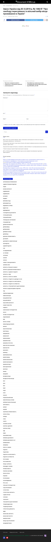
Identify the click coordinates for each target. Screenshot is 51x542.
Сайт (27, 118)
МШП (4, 388)
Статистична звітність (9, 492)
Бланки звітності (7, 189)
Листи (4, 312)
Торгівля (5, 497)
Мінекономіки (6, 338)
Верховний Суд (7, 203)
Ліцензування (6, 317)
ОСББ (4, 418)
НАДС (4, 390)
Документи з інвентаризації (10, 241)
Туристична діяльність (9, 508)
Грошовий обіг (7, 222)
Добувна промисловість (9, 236)
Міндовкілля (6, 333)
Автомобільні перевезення (10, 181)
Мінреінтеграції (7, 364)
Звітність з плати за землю (10, 276)
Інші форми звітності (8, 302)
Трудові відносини (7, 504)
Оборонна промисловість (9, 411)
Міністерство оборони (8, 345)
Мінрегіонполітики (7, 359)
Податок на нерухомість (9, 454)
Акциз (4, 186)
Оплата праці (6, 414)
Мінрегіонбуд (6, 357)
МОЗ (4, 381)
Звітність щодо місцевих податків (11, 288)
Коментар (5, 97)
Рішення (5, 475)
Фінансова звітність (8, 513)
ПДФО (4, 433)
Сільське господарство (9, 485)
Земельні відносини (8, 293)
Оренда (5, 416)
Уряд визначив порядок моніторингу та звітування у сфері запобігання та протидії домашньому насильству (25, 146)
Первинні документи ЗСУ (9, 440)
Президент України (7, 466)
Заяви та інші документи (9, 262)
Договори (5, 238)
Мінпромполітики (7, 354)
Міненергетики (6, 340)
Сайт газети (5, 532)
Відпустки (5, 208)
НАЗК (4, 392)
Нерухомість (6, 404)
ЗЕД (4, 291)
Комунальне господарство (10, 309)
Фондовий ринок (7, 523)
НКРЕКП (5, 407)
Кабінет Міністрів (7, 305)
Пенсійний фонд (7, 435)
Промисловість (7, 468)
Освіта (4, 421)
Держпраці (5, 234)
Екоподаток (6, 243)
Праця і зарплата (7, 464)
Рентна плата (6, 473)
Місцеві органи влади (8, 378)
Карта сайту (22, 532)
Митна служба (6, 321)
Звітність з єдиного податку (10, 272)
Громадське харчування (9, 219)
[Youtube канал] (7, 537)
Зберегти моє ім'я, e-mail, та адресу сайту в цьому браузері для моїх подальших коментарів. (24, 124)
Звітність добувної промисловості (12, 269)
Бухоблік (5, 196)
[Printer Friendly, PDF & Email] (25, 26)
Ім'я (4, 113)
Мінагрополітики (7, 328)
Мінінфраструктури (8, 343)
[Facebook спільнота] (4, 537)
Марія (4, 159)
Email (4, 118)
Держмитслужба (7, 231)
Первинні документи (8, 437)
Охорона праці (6, 428)
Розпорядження (7, 480)
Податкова (6, 452)
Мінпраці (5, 352)
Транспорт (5, 499)
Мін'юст (5, 326)
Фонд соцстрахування (8, 520)
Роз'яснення (6, 478)
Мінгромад (6, 331)
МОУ (4, 385)
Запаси (5, 260)
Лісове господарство (8, 314)
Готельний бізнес (7, 215)
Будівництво (6, 191)
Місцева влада (7, 376)
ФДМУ (4, 511)
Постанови (6, 459)
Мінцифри (5, 373)
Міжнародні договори (8, 324)
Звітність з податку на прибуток (11, 283)
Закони (16, 16)
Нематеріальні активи (8, 399)
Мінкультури (6, 347)
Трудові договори (7, 506)
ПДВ (4, 430)
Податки (5, 449)
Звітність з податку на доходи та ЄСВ (12, 279)
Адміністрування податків (9, 184)
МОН (4, 383)
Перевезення (6, 442)
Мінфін (4, 371)
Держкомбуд (6, 226)
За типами (5, 253)
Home (4, 5)
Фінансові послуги (8, 516)
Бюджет (5, 198)
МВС (4, 319)
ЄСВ (4, 248)
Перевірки (5, 445)
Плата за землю (7, 447)
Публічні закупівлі (7, 471)
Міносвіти (5, 350)
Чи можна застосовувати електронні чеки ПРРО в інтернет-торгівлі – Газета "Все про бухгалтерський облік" (25, 172)
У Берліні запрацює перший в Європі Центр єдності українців (15, 148)
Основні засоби (7, 423)
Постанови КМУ (7, 461)
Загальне (5, 255)
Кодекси (5, 307)
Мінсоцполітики (7, 366)
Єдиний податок (7, 245)
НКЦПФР (5, 409)
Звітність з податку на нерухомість (12, 281)
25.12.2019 (5, 16)
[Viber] (45, 535)
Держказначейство (8, 224)
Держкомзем (6, 229)
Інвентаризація (7, 295)
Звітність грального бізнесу (10, 267)
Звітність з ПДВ (7, 274)
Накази (5, 395)
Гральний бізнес (7, 217)
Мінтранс (5, 369)
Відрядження (6, 210)
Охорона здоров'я (7, 426)
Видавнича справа (8, 205)
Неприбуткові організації (9, 402)
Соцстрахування (7, 487)
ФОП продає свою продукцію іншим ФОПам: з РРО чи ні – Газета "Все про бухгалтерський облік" (23, 163)
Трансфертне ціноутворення (10, 501)
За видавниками (9, 5)
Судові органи (6, 494)
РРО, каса (5, 482)
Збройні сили (6, 264)
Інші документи (7, 300)
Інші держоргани (7, 298)
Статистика (6, 490)
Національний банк (8, 397)
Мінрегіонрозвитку (8, 362)
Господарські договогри (9, 212)
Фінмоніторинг (7, 518)
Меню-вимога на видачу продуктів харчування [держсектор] (18, 162)
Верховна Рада (15, 5)
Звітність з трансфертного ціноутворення (14, 286)
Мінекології (6, 336)
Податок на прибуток (8, 456)
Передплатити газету (14, 532)
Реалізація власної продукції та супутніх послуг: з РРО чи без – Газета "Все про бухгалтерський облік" (24, 167)
